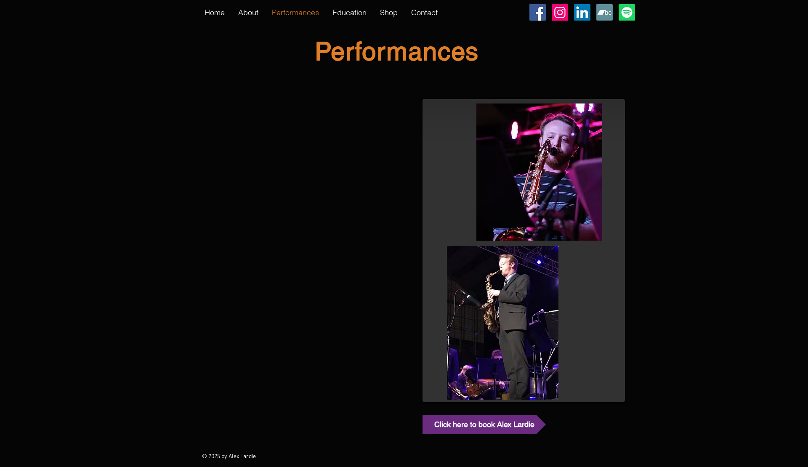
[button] (349, 12)
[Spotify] (627, 12)
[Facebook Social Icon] (537, 12)
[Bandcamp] (604, 12)
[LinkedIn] (582, 12)
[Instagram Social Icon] (560, 12)
